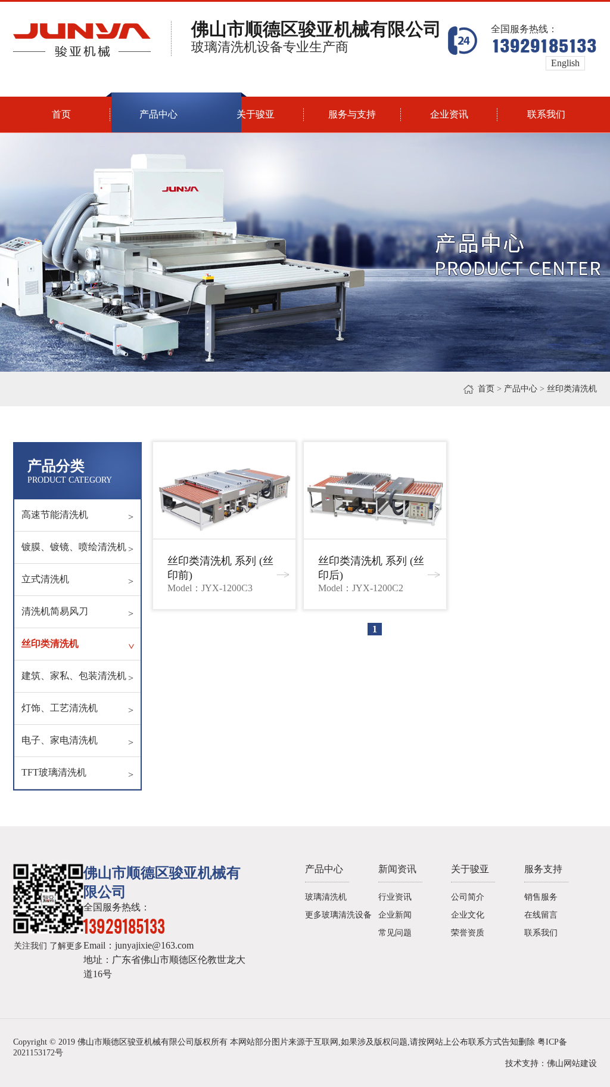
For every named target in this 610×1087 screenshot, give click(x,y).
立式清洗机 (77, 580)
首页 (486, 388)
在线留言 (541, 914)
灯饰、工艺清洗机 (77, 709)
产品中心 (520, 388)
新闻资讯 (397, 869)
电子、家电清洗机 (77, 741)
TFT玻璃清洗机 (77, 773)
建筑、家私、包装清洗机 (77, 677)
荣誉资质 (467, 932)
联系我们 (541, 932)
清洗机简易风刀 (77, 612)
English (565, 63)
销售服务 (541, 897)
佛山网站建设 (572, 1063)
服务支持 (543, 869)
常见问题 (395, 932)
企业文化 (467, 914)
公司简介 (467, 897)
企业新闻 (395, 914)
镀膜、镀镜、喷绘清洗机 (77, 548)
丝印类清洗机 (78, 643)
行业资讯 (395, 897)
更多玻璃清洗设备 (338, 914)
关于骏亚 (470, 869)
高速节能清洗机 (77, 515)
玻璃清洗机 (326, 897)
